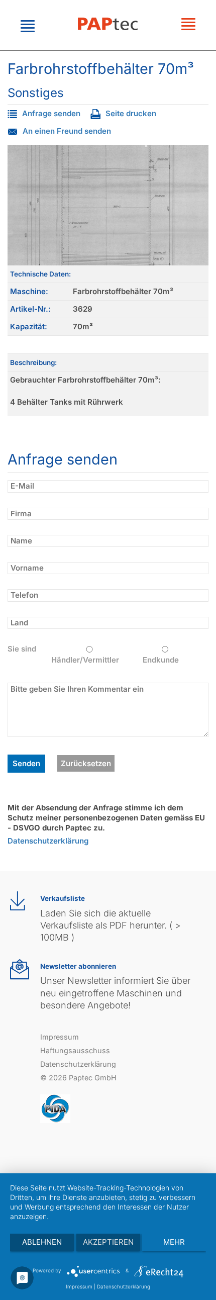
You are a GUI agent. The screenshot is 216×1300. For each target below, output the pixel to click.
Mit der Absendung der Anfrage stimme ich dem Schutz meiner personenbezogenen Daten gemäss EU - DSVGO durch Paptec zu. (106, 818)
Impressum (59, 1037)
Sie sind (22, 649)
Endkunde (161, 660)
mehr (174, 1242)
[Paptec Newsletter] (19, 969)
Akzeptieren (108, 1242)
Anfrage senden (51, 113)
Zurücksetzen (86, 763)
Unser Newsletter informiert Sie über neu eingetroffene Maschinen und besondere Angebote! (115, 992)
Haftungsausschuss (75, 1050)
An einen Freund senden (67, 131)
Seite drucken (130, 113)
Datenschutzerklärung (48, 841)
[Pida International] (55, 1108)
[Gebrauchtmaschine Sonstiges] (108, 205)
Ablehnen (42, 1242)
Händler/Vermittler (85, 660)
